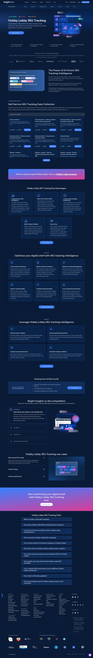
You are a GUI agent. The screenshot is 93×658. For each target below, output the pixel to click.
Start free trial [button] (86, 2)
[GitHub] (77, 597)
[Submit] (83, 114)
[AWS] (10, 639)
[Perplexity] (75, 605)
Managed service (43, 6)
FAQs (74, 6)
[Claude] (80, 605)
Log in (79, 2)
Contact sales (73, 2)
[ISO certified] (65, 647)
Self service (33, 6)
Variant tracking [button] (13, 469)
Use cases (60, 6)
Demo (25, 6)
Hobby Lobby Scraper (66, 174)
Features (52, 6)
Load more (46, 160)
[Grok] (83, 605)
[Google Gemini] (77, 605)
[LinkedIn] (72, 597)
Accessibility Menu (12, 654)
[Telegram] (77, 613)
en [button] (66, 2)
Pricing (67, 6)
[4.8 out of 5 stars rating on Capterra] (31, 16)
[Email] (75, 613)
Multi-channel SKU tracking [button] (16, 457)
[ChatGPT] (72, 605)
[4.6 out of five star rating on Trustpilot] (12, 16)
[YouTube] (75, 597)
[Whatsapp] (72, 613)
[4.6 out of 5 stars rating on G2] (22, 16)
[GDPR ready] (74, 647)
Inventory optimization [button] (15, 476)
